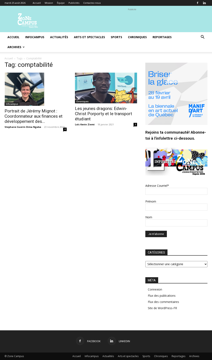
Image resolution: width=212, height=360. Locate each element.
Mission (49, 2)
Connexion (155, 289)
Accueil (37, 2)
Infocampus (34, 37)
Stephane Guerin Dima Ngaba (23, 126)
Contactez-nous (92, 2)
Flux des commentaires (163, 302)
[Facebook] (197, 3)
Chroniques (137, 37)
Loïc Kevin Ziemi (85, 124)
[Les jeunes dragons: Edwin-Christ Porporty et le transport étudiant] (106, 88)
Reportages (162, 37)
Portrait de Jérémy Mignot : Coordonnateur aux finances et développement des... (34, 116)
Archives (14, 47)
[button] (202, 37)
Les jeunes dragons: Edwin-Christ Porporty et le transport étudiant (103, 113)
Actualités (59, 37)
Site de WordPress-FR (162, 308)
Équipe (61, 2)
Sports (116, 37)
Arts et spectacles (89, 37)
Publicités (74, 2)
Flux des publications (162, 296)
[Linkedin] (204, 3)
